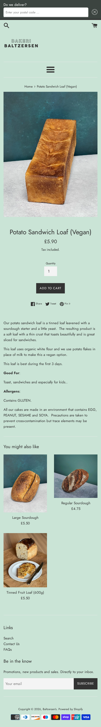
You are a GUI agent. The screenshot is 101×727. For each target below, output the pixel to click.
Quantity (50, 263)
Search (9, 638)
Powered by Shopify (70, 709)
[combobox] (46, 12)
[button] (94, 12)
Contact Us (11, 643)
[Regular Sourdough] (75, 476)
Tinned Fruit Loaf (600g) (25, 592)
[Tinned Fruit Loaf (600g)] (25, 560)
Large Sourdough (25, 517)
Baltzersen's (50, 709)
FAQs (8, 649)
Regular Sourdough (75, 503)
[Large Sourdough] (25, 483)
